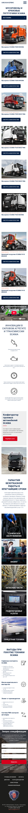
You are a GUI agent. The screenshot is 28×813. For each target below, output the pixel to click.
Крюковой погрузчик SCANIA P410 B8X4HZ (13, 291)
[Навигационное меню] (25, 2)
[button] (10, 438)
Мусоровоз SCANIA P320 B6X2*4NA (13, 147)
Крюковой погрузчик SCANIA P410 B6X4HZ (13, 255)
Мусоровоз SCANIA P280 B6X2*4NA (13, 114)
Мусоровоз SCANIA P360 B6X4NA (12, 215)
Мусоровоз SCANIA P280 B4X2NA (12, 47)
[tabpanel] (14, 124)
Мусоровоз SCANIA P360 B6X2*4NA (13, 181)
